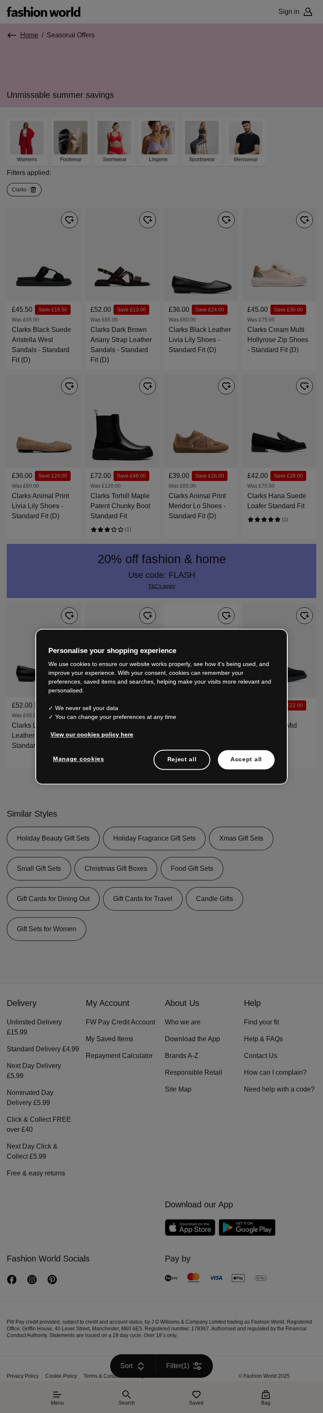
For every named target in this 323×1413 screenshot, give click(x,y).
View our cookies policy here (87, 730)
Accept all (246, 754)
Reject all (182, 754)
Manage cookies (77, 754)
